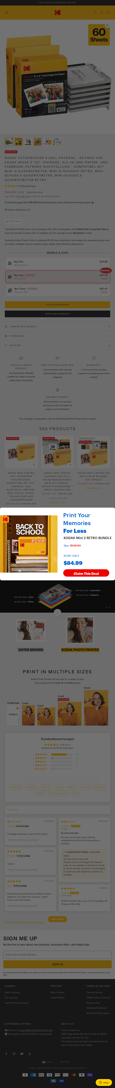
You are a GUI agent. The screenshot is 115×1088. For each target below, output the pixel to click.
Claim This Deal (86, 573)
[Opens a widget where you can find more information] (104, 1083)
